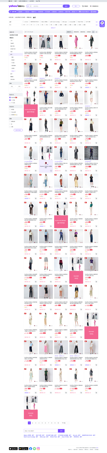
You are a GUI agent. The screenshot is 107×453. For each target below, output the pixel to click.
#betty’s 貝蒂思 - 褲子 (29, 435)
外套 (11, 51)
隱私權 (91, 449)
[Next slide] (37, 42)
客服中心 (70, 449)
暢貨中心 (34, 11)
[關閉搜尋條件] (31, 6)
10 (58, 423)
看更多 (73, 11)
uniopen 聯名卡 (85, 11)
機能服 (11, 76)
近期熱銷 (89, 31)
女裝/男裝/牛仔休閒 (14, 35)
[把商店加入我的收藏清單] (51, 171)
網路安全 (86, 449)
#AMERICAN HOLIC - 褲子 (88, 435)
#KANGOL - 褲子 (78, 437)
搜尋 (61, 431)
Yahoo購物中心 (17, 6)
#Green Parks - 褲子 (55, 437)
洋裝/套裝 (12, 79)
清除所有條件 (18, 130)
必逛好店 (61, 11)
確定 (19, 90)
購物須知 (81, 449)
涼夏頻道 (54, 11)
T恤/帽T (12, 43)
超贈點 (94, 11)
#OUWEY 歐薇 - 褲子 (51, 435)
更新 (97, 447)
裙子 (11, 73)
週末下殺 (67, 11)
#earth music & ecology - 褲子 (31, 437)
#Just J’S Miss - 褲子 (67, 437)
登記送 (27, 11)
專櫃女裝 (11, 37)
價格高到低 (82, 31)
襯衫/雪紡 (12, 46)
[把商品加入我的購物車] (35, 60)
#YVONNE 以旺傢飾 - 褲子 (64, 435)
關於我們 (75, 449)
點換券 (20, 11)
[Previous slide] (25, 42)
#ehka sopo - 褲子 (44, 437)
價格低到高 (76, 31)
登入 (76, 6)
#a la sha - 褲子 (76, 435)
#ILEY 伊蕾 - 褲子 (40, 435)
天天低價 (47, 11)
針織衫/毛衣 (13, 49)
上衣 (11, 40)
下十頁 (63, 423)
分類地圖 (96, 449)
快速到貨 (40, 11)
